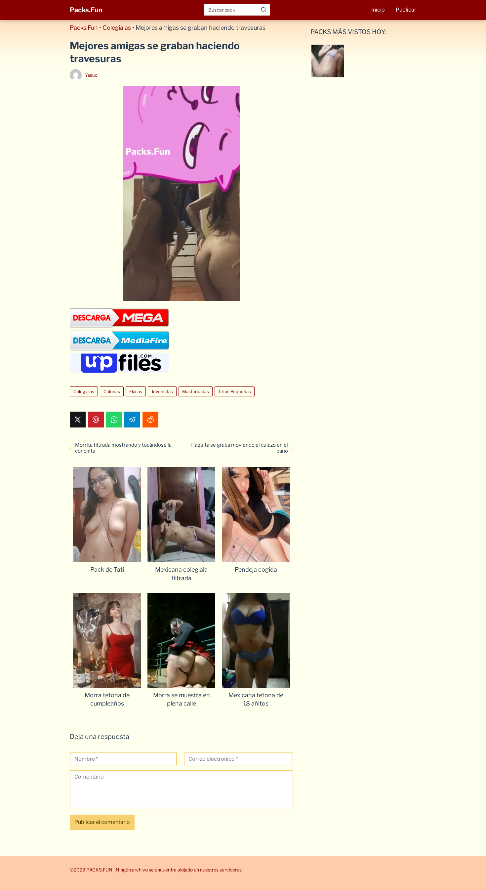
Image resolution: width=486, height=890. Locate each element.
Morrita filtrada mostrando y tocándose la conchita (123, 448)
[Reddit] (150, 419)
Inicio (378, 10)
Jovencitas (162, 391)
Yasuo (91, 75)
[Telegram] (132, 419)
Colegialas (116, 27)
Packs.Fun (86, 10)
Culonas (111, 391)
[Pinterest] (96, 419)
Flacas (135, 391)
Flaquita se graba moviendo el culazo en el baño (239, 448)
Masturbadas (195, 391)
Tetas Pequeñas (234, 391)
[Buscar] (263, 9)
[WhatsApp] (114, 419)
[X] (78, 419)
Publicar (406, 10)
